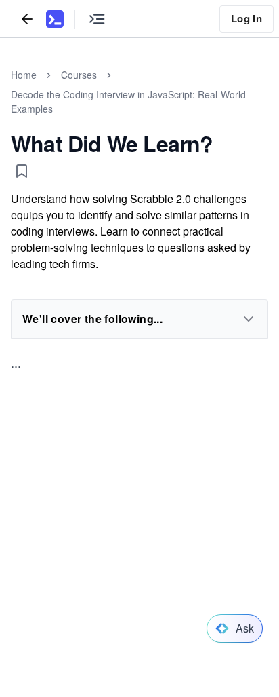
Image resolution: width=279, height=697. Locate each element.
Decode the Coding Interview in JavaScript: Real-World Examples (128, 101)
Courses (79, 74)
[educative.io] (55, 19)
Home (24, 74)
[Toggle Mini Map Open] (97, 18)
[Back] (27, 18)
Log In (246, 18)
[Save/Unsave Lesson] (22, 171)
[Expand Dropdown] (248, 319)
